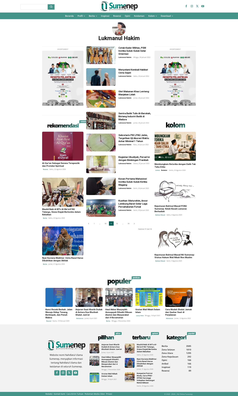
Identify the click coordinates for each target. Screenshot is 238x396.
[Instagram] (191, 6)
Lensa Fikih (140, 316)
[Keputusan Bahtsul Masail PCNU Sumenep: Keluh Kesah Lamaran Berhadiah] (175, 189)
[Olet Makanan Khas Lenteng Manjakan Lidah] (101, 99)
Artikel (157, 170)
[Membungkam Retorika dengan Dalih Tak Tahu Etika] (175, 146)
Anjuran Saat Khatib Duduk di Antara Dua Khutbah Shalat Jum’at (88, 312)
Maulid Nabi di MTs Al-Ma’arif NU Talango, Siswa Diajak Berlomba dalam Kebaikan (61, 212)
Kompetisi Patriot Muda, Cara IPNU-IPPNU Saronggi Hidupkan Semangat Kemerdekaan (146, 378)
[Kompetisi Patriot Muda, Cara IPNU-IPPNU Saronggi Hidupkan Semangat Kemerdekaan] (130, 377)
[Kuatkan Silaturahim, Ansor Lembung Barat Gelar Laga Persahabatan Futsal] (101, 208)
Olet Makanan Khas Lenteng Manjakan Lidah (133, 93)
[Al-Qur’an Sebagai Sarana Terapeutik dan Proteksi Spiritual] (62, 146)
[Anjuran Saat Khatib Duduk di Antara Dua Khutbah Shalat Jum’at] (89, 297)
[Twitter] (197, 6)
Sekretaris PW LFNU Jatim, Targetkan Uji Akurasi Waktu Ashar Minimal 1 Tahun (133, 138)
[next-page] (134, 223)
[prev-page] (88, 223)
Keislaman (79, 318)
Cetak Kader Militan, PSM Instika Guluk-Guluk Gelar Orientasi (132, 50)
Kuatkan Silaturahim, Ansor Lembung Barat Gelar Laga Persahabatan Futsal (133, 203)
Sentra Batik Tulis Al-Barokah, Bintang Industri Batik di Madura (134, 116)
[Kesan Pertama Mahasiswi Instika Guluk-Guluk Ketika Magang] (101, 186)
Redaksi (164, 170)
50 (105, 223)
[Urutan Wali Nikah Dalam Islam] (149, 297)
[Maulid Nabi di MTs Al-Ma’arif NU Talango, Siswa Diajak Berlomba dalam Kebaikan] (62, 192)
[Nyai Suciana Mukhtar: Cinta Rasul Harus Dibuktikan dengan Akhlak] (62, 240)
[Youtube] (202, 6)
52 (117, 223)
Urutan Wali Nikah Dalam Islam (109, 375)
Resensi (45, 169)
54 (128, 223)
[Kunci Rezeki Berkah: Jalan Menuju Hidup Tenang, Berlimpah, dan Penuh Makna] (59, 297)
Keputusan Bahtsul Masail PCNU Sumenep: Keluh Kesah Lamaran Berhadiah (171, 209)
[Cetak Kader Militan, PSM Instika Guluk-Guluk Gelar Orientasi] (101, 55)
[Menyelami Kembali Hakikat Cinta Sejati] (101, 77)
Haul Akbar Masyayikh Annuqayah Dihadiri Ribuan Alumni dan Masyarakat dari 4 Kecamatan (118, 313)
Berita (45, 218)
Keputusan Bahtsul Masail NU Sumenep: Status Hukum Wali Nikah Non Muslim (175, 256)
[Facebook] (186, 6)
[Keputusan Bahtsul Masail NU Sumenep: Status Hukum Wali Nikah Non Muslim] (175, 237)
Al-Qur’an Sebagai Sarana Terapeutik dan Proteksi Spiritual (60, 164)
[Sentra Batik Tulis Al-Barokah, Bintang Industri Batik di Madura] (101, 121)
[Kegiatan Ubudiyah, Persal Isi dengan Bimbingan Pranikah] (101, 164)
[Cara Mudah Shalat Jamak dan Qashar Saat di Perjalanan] (179, 297)
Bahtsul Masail (160, 215)
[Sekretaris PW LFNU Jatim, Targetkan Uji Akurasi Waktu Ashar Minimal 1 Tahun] (101, 142)
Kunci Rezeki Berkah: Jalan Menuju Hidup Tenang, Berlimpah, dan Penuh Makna (58, 313)
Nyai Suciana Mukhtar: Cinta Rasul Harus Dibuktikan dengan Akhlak (62, 259)
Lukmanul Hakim (124, 57)
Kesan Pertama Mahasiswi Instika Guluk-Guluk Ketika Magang (132, 181)
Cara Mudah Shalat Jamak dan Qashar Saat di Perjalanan (178, 312)
